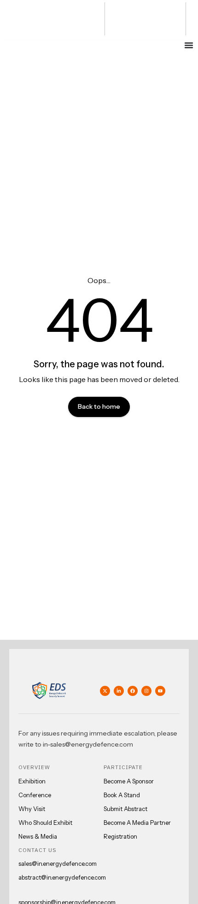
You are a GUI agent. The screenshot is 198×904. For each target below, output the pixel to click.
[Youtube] (160, 691)
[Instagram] (146, 691)
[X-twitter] (105, 691)
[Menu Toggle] (188, 45)
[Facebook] (133, 691)
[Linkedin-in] (119, 691)
